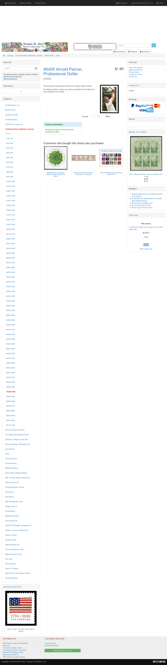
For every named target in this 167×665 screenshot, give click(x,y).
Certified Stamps (11, 119)
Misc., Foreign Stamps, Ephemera (17, 477)
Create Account (50, 643)
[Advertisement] (83, 24)
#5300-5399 (10, 387)
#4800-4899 (10, 363)
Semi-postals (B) (11, 520)
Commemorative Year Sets (15, 430)
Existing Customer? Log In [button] (63, 650)
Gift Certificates (10, 463)
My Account (145, 51)
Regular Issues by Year (13, 554)
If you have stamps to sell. (12, 648)
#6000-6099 (10, 420)
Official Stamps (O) (12, 482)
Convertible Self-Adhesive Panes (17, 434)
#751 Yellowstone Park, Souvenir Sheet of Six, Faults (146, 175)
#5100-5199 (10, 377)
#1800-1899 (10, 219)
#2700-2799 (10, 262)
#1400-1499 (10, 200)
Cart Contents (120, 51)
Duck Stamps (10, 449)
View (146, 237)
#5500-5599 (10, 396)
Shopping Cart (134, 85)
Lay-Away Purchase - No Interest (15, 650)
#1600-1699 (10, 210)
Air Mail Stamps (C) (12, 105)
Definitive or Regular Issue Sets (16, 439)
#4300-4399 (10, 339)
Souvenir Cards (10, 540)
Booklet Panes (10, 110)
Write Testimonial (146, 249)
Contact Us (133, 76)
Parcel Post (9, 492)
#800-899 (9, 172)
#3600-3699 (10, 305)
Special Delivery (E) (12, 544)
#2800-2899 (10, 267)
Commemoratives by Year (14, 549)
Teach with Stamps (135, 67)
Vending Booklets (11, 578)
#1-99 (7, 133)
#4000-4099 (10, 325)
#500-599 (9, 157)
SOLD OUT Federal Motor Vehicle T (18, 573)
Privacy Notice (134, 72)
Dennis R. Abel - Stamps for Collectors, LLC (30, 661)
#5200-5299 (10, 382)
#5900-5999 (10, 415)
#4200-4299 (10, 334)
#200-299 (9, 143)
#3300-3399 (10, 291)
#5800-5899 (10, 411)
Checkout (133, 51)
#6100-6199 (10, 425)
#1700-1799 (10, 215)
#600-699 (9, 162)
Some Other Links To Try (141, 3)
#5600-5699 (10, 401)
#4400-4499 (10, 344)
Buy (108, 116)
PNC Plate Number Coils (14, 501)
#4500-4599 (10, 348)
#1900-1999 (10, 224)
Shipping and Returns (10, 654)
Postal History (10, 511)
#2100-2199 (10, 234)
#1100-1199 (10, 186)
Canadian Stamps (11, 115)
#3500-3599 (10, 301)
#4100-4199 (10, 329)
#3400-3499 (10, 296)
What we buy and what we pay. (14, 657)
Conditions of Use (135, 74)
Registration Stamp (12, 516)
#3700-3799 (10, 310)
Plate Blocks (9, 497)
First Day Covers (11, 458)
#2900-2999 (10, 272)
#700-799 (9, 167)
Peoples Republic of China (14, 487)
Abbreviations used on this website (15, 643)
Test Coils (8, 559)
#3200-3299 (10, 286)
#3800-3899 (10, 315)
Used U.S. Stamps (11, 568)
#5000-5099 (10, 372)
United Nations (10, 563)
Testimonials (133, 215)
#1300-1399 (10, 196)
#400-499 (9, 153)
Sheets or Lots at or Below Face (16, 530)
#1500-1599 (10, 205)
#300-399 (9, 148)
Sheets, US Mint (11, 535)
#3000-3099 (10, 277)
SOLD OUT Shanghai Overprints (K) (18, 525)
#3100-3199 (10, 282)
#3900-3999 (10, 320)
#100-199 (9, 138)
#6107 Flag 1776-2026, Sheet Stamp (20, 629)
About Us (6, 645)
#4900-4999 (10, 368)
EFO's (7, 454)
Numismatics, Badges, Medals (16, 473)
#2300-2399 (10, 243)
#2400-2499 (10, 248)
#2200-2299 (10, 239)
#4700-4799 (10, 358)
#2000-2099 (10, 229)
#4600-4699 (10, 353)
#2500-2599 (10, 253)
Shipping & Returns (136, 70)
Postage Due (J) (11, 506)
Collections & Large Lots (14, 124)
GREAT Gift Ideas (11, 468)
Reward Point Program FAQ (13, 652)
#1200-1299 (10, 191)
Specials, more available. (138, 132)
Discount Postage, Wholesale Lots (17, 444)
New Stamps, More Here (12, 587)
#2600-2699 (10, 258)
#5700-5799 (10, 406)
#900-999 (9, 176)
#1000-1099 (10, 181)
